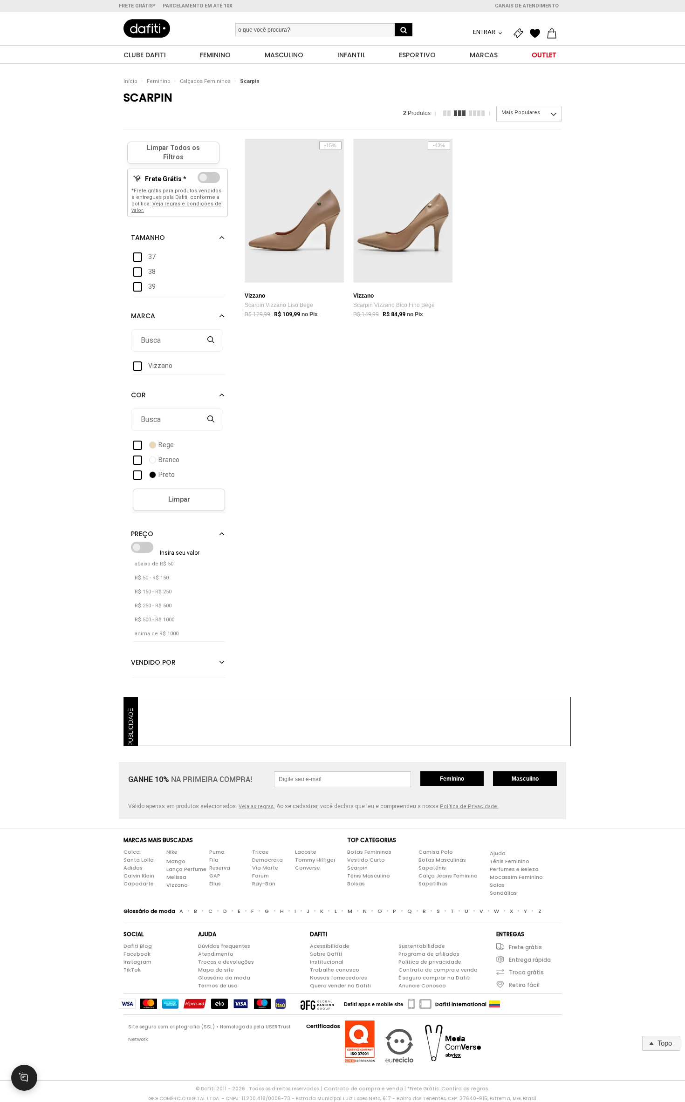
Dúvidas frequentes (224, 946)
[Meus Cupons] (520, 33)
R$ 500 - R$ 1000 (154, 620)
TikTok (132, 969)
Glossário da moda (224, 977)
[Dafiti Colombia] (494, 1004)
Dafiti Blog (137, 946)
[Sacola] (554, 33)
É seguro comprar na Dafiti (434, 977)
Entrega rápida (530, 960)
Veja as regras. (257, 806)
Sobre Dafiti (326, 954)
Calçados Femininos (205, 81)
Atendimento (215, 954)
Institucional (326, 962)
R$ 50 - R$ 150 (152, 578)
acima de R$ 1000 (156, 634)
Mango (175, 861)
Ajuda (498, 853)
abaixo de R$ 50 (154, 564)
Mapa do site (216, 969)
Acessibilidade (329, 946)
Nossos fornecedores (338, 977)
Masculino (525, 778)
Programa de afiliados (428, 954)
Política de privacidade (429, 962)
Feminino (159, 81)
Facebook (137, 954)
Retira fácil (524, 985)
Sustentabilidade (421, 946)
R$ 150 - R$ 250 (153, 592)
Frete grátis (525, 947)
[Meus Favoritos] (537, 33)
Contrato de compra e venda (438, 969)
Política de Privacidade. (469, 806)
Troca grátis (526, 972)
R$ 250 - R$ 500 (153, 606)
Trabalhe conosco (334, 969)
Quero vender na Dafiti (340, 985)
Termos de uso (218, 985)
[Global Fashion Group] (317, 1004)
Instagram (137, 962)
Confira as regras (464, 1088)
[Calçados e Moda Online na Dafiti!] (146, 28)
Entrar (485, 31)
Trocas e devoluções (226, 962)
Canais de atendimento (527, 6)
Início (130, 81)
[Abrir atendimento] (24, 1078)
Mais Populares (520, 112)
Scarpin (250, 81)
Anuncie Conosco (422, 985)
